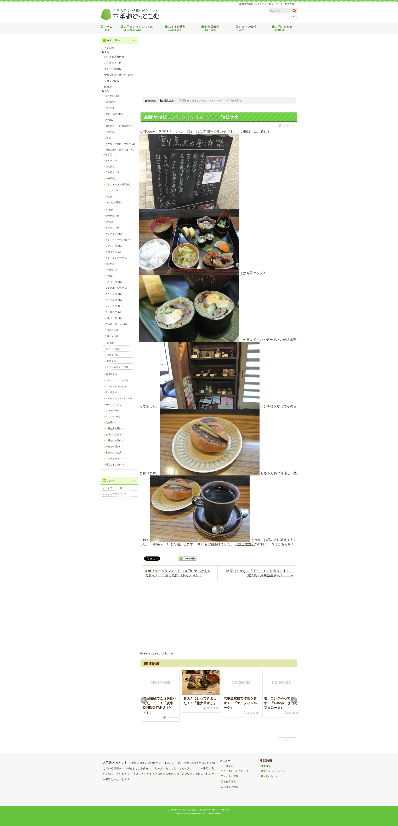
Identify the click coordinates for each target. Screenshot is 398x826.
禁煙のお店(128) (114, 434)
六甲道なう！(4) (113, 62)
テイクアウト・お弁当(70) (119, 398)
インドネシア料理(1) (116, 257)
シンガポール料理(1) (116, 288)
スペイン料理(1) (114, 282)
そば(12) (111, 196)
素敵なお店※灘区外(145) (118, 74)
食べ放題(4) (112, 392)
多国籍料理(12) (113, 312)
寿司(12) (110, 120)
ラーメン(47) (112, 227)
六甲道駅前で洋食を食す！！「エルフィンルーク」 (240, 703)
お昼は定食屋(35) (114, 428)
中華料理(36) (112, 215)
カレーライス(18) (114, 233)
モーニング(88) (113, 404)
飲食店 (108, 86)
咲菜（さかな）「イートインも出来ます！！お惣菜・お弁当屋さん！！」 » (259, 573)
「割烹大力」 (166, 131)
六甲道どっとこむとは (138, 28)
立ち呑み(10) (112, 172)
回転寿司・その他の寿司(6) (119, 126)
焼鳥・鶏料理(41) (114, 113)
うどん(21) (112, 190)
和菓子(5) (111, 361)
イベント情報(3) (113, 68)
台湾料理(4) (112, 269)
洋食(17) (110, 276)
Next (294, 700)
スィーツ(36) (112, 349)
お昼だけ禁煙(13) (114, 440)
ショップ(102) (112, 80)
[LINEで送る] (187, 558)
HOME (152, 100)
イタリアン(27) (113, 251)
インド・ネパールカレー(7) (119, 239)
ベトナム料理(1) (114, 300)
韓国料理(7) (112, 263)
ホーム (108, 28)
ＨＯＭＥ (228, 766)
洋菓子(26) (112, 355)
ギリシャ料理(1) (114, 294)
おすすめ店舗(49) (114, 56)
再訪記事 (169, 100)
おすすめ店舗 (177, 28)
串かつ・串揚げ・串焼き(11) (120, 144)
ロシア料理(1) (113, 306)
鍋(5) (108, 138)
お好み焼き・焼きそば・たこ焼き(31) (119, 152)
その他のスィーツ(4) (117, 367)
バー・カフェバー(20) (117, 380)
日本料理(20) (112, 95)
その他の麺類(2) (115, 202)
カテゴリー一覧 (113, 488)
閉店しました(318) (115, 464)
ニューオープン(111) (116, 458)
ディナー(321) (113, 416)
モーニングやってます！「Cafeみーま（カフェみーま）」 (281, 703)
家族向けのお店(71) (116, 452)
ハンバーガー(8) (114, 318)
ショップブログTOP (116, 494)
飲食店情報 (212, 28)
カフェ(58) (112, 336)
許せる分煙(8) (113, 446)
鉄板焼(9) (110, 178)
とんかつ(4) (112, 160)
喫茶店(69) (112, 330)
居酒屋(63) (111, 101)
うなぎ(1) (110, 132)
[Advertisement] (219, 66)
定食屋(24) (111, 422)
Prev (144, 700)
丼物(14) (110, 209)
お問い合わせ (283, 28)
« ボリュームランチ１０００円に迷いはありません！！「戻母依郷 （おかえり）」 (178, 573)
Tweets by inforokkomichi (157, 653)
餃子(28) (110, 221)
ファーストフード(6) (116, 386)
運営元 (267, 766)
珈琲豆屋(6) (112, 374)
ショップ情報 (247, 28)
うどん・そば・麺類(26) (118, 184)
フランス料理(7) (114, 245)
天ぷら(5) (110, 107)
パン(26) (110, 343)
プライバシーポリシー (275, 771)
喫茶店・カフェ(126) (116, 324)
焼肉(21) (110, 166)
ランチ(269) (112, 410)
